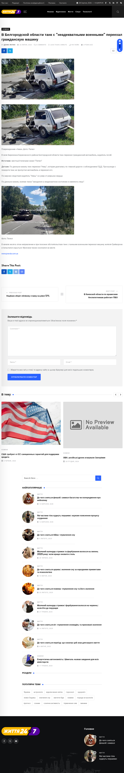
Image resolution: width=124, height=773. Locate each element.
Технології (87, 12)
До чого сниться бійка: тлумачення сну (56, 535)
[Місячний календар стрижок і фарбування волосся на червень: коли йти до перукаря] (28, 607)
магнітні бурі (59, 698)
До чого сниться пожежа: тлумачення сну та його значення (65, 589)
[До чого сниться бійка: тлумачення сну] (28, 535)
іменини (84, 703)
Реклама (51, 3)
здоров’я (81, 692)
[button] (116, 395)
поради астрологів (85, 698)
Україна (27, 692)
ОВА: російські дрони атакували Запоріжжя (84, 458)
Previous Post (15, 293)
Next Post (110, 291)
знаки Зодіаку (29, 698)
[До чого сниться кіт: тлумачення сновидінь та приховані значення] (28, 625)
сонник (37, 703)
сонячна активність (52, 703)
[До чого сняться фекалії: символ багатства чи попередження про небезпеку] (28, 499)
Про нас (4, 3)
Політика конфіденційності (33, 3)
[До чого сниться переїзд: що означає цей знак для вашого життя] (28, 643)
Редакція (15, 3)
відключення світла (54, 692)
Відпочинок (61, 12)
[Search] (118, 11)
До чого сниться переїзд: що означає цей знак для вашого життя (68, 643)
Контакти (62, 3)
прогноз (27, 703)
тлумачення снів (70, 703)
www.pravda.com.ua (9, 253)
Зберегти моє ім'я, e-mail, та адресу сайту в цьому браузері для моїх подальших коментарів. (52, 370)
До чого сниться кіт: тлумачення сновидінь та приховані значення (69, 625)
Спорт (78, 12)
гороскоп (70, 692)
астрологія (38, 692)
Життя (70, 12)
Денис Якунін (9, 45)
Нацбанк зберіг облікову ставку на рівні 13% (28, 296)
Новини (50, 12)
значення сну (44, 698)
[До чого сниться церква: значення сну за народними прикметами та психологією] (28, 571)
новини (71, 698)
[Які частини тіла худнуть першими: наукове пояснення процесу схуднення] (28, 517)
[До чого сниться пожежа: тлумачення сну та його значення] (28, 589)
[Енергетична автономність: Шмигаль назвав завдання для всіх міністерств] (28, 661)
